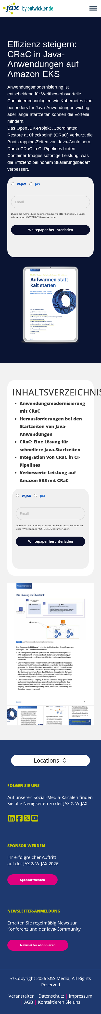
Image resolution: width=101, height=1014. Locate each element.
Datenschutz (51, 996)
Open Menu (93, 8)
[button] (50, 760)
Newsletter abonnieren (37, 945)
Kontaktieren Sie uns (59, 1002)
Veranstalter (21, 996)
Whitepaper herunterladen (50, 229)
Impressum (80, 996)
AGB (28, 1002)
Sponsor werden (32, 880)
